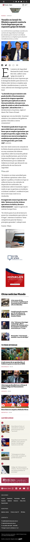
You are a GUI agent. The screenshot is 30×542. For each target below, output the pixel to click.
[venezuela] (5, 303)
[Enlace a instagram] (23, 1)
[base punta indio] (5, 456)
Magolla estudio (14, 539)
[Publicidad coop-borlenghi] (15, 10)
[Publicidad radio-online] (15, 238)
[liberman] (15, 376)
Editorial (10, 500)
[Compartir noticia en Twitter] (6, 65)
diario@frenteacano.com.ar (9, 523)
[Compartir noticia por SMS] (13, 65)
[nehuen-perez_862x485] (15, 401)
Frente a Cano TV (15, 512)
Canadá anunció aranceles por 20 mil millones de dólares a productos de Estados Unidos (19, 314)
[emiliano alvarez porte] (5, 429)
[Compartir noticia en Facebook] (2, 65)
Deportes (4, 412)
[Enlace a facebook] (16, 1)
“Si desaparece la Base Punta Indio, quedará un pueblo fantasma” (18, 456)
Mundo (3, 15)
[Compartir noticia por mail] (17, 65)
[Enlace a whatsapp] (13, 1)
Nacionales (5, 366)
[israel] (15, 51)
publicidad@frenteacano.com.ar (10, 521)
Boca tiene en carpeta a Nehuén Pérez (14, 410)
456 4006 (15, 525)
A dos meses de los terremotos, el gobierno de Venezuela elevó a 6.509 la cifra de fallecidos (19, 303)
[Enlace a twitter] (18, 1)
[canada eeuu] (5, 314)
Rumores (16, 500)
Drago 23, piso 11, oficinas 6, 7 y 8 (10, 528)
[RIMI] (15, 354)
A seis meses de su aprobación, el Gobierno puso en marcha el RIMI (13, 363)
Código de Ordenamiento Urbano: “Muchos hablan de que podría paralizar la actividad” (19, 469)
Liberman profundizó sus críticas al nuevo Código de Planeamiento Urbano (14, 386)
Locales (4, 391)
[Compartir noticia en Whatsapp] (10, 65)
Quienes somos (5, 512)
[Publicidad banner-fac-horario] (15, 480)
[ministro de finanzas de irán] (5, 325)
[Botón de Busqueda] (26, 1)
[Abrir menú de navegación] (4, 2)
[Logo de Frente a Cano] (7, 5)
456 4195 (10, 525)
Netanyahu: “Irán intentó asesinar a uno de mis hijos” (19, 336)
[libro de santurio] (5, 442)
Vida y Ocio (22, 500)
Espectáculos (4, 503)
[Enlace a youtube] (21, 1)
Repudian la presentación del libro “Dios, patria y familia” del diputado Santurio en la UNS (19, 442)
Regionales (9, 498)
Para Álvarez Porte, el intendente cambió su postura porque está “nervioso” (18, 428)
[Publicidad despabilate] (15, 277)
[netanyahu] (5, 336)
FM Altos (23, 512)
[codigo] (5, 470)
